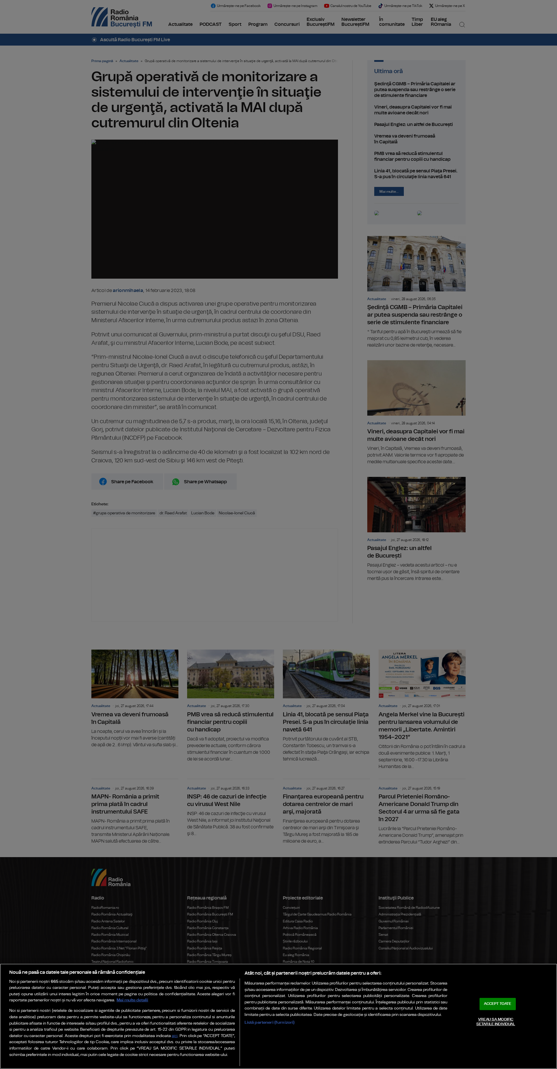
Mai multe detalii (132, 1000)
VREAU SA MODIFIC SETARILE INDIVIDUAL (495, 1022)
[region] (278, 1016)
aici (175, 1036)
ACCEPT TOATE (497, 1004)
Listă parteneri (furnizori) (270, 1022)
